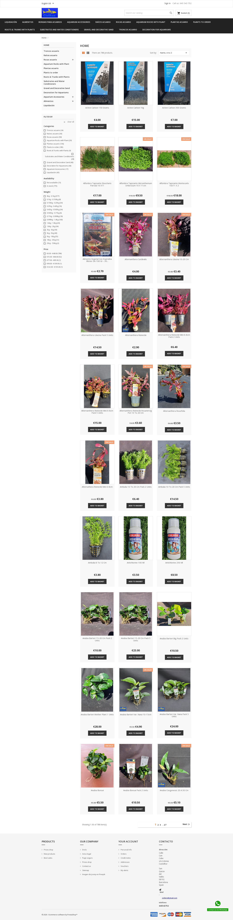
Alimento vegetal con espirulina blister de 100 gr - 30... (97, 260)
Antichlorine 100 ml (135, 563)
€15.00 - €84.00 (54, 257)
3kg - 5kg (52, 233)
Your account (128, 841)
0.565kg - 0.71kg (54, 213)
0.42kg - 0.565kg (55, 209)
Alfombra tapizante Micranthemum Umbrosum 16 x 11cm (135, 184)
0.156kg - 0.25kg (55, 203)
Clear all (68, 122)
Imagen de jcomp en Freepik (93, 874)
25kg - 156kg (53, 243)
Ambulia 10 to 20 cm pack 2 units (136, 487)
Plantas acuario (179, 22)
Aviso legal (86, 854)
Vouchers (124, 866)
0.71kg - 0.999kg (55, 216)
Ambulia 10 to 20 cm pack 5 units (174, 487)
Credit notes (125, 858)
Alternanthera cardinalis (136, 259)
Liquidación (11, 22)
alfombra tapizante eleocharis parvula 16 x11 (97, 184)
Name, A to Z (174, 52)
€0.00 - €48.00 (54, 253)
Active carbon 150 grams (97, 108)
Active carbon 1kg (135, 108)
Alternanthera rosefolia (174, 411)
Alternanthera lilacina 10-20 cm (174, 259)
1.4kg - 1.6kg (53, 223)
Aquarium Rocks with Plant (150, 22)
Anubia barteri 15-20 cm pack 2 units (97, 639)
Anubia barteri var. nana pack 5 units (174, 715)
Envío (84, 849)
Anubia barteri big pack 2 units (174, 638)
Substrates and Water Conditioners (59, 29)
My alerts (124, 870)
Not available (54, 182)
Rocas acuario (123, 22)
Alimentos (27, 22)
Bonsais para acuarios (50, 22)
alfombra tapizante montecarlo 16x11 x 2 (174, 184)
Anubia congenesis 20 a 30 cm (174, 790)
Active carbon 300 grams (174, 108)
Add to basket (97, 126)
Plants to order (202, 22)
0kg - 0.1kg (53, 196)
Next (187, 824)
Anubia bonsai (97, 790)
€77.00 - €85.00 (54, 260)
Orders (123, 854)
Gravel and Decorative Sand (99, 29)
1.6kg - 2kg (52, 226)
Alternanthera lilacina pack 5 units (97, 335)
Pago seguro (87, 858)
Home (46, 45)
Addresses (125, 862)
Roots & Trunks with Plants (20, 29)
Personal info (126, 849)
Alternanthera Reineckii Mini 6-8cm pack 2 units (174, 336)
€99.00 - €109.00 (54, 263)
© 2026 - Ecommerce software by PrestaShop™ (59, 915)
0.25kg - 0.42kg (54, 206)
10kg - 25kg (53, 240)
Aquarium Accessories (78, 22)
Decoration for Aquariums (156, 29)
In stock (52, 186)
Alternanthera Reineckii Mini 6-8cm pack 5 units (97, 412)
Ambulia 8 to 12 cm (97, 563)
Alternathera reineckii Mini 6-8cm (97, 487)
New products (49, 854)
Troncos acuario (128, 29)
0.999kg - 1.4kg (55, 219)
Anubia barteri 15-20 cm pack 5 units (135, 639)
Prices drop (48, 849)
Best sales (47, 858)
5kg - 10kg (52, 236)
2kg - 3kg (52, 229)
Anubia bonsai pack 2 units (135, 790)
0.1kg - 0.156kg (54, 199)
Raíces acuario (103, 22)
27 (165, 825)
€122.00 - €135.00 (55, 267)
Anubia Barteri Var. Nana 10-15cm (135, 714)
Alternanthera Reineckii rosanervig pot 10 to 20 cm (136, 412)
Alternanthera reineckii (135, 335)
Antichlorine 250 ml (174, 563)
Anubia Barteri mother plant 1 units (97, 714)
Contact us (86, 866)
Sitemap (85, 870)
